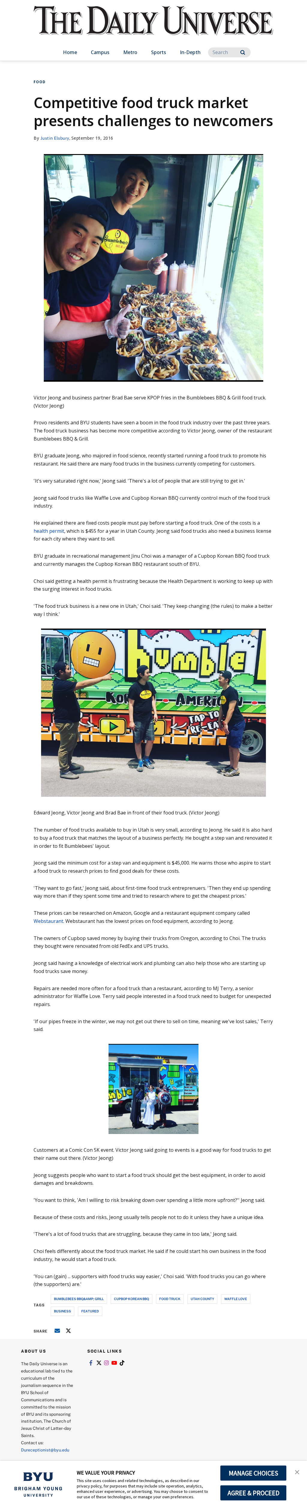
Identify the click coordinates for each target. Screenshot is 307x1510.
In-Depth (190, 52)
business (62, 1311)
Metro (130, 52)
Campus (100, 52)
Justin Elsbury (54, 138)
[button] (297, 1471)
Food (40, 81)
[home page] (153, 27)
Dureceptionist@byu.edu (45, 1449)
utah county (202, 1299)
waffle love (235, 1299)
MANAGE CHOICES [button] (253, 1473)
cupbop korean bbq (131, 1299)
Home (70, 52)
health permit (49, 531)
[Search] (242, 52)
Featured (90, 1311)
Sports (158, 52)
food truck (169, 1299)
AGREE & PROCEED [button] (253, 1493)
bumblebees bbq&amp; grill (79, 1299)
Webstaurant (48, 921)
